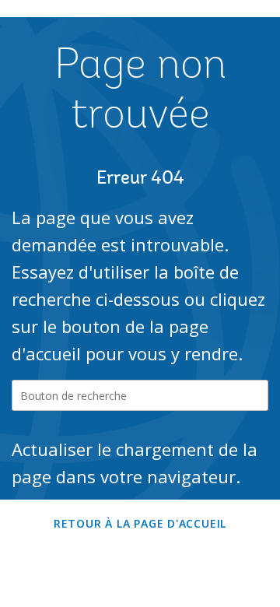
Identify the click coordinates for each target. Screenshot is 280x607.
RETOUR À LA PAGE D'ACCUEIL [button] (140, 523)
